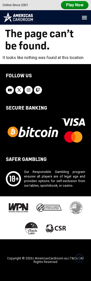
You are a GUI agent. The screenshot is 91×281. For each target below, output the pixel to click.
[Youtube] (10, 90)
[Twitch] (38, 90)
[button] (84, 17)
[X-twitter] (19, 90)
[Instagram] (29, 90)
